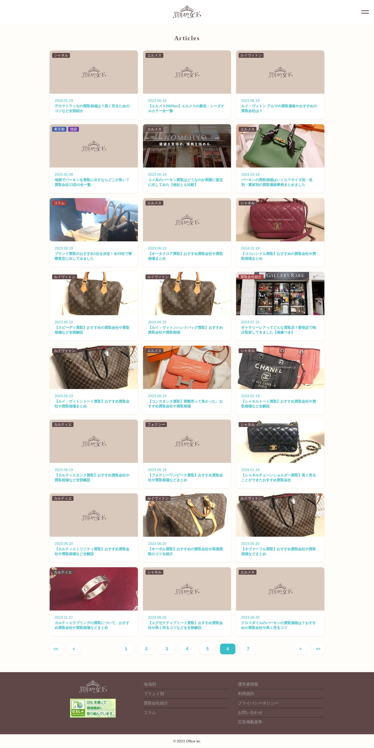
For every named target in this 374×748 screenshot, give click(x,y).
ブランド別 (154, 693)
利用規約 (246, 693)
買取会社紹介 (156, 703)
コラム (150, 712)
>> (318, 649)
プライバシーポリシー (258, 703)
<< (56, 649)
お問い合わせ (250, 712)
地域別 (150, 684)
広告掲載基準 (250, 722)
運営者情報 (248, 684)
